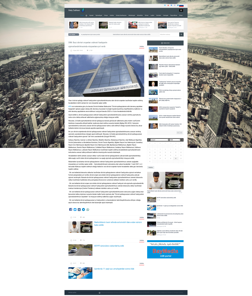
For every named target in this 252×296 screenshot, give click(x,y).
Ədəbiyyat (163, 292)
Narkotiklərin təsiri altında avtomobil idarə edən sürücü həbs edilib (125, 34)
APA (69, 106)
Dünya (106, 15)
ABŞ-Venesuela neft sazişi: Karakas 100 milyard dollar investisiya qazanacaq (86, 24)
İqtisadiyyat (98, 15)
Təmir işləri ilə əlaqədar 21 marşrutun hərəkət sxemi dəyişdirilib (169, 74)
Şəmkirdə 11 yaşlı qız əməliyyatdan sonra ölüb (114, 269)
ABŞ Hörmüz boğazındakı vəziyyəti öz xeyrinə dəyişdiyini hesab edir (145, 24)
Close (82, 15)
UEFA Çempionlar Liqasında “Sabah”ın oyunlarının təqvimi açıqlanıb (170, 108)
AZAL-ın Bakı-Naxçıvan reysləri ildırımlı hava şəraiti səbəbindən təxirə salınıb (170, 116)
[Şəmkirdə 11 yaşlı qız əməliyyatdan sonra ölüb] (80, 274)
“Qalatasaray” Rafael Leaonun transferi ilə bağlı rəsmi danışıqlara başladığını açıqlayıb (170, 83)
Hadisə (112, 15)
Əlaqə (181, 15)
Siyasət (91, 15)
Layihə (152, 15)
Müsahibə (140, 15)
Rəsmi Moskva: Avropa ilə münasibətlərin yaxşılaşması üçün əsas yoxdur (170, 49)
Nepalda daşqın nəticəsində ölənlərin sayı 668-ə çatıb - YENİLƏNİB (169, 65)
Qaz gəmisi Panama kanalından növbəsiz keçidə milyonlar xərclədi (174, 24)
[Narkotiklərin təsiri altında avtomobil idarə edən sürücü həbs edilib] (80, 228)
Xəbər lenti (167, 43)
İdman (146, 15)
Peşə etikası (173, 15)
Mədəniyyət (132, 15)
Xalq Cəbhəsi (74, 10)
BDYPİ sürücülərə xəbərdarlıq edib (109, 246)
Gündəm (158, 15)
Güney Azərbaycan (121, 15)
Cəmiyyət (165, 15)
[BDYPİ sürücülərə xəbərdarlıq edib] (80, 251)
